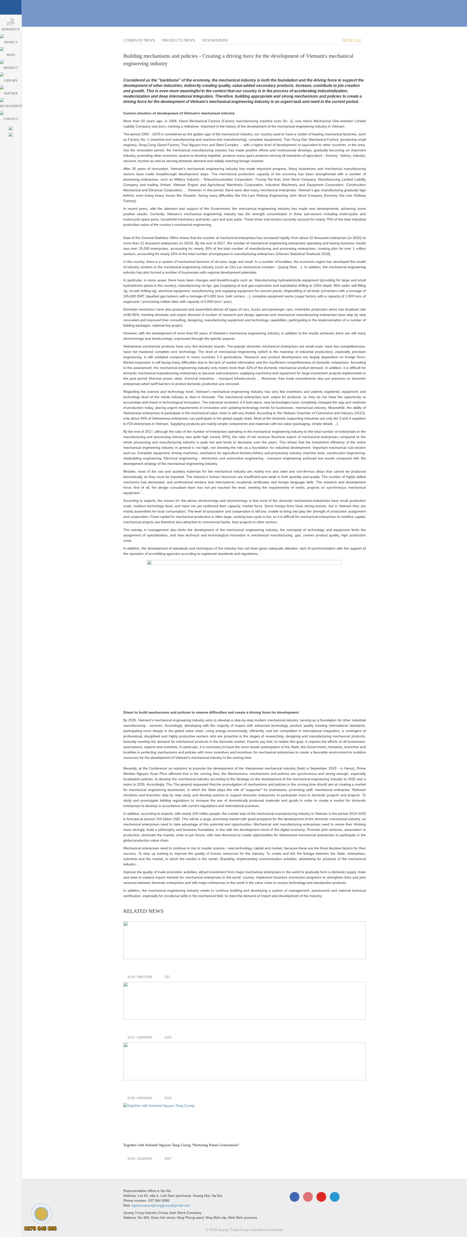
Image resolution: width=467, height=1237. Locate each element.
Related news (143, 911)
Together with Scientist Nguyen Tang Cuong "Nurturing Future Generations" (181, 1145)
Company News (139, 40)
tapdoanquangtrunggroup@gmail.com (161, 1205)
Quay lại (352, 40)
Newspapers (215, 40)
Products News (178, 40)
